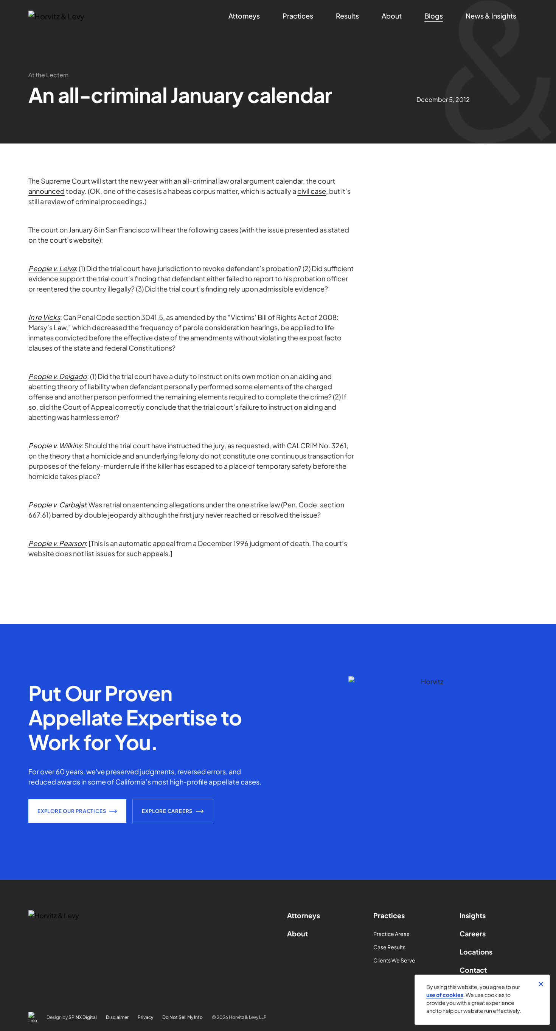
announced (46, 191)
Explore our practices (71, 811)
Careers (473, 933)
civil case (311, 191)
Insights (473, 915)
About (297, 933)
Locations (476, 951)
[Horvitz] (68, 16)
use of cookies (444, 994)
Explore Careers (167, 811)
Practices (389, 915)
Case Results (389, 947)
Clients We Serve (394, 960)
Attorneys (303, 915)
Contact (473, 969)
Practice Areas (391, 933)
